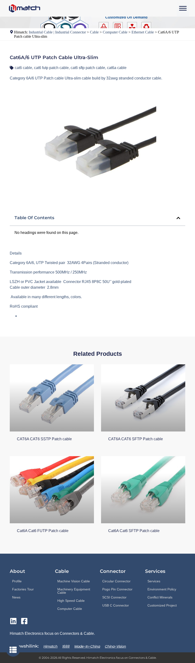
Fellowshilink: (24, 646)
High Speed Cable (71, 601)
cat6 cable (23, 68)
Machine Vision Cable (73, 581)
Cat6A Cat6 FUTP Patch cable (42, 531)
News (16, 597)
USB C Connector (115, 605)
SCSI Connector (114, 597)
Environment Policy (161, 589)
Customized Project (162, 605)
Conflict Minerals (159, 597)
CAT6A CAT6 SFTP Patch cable (135, 439)
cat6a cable (117, 68)
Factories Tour (23, 589)
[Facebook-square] (24, 621)
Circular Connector (116, 581)
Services (153, 581)
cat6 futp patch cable (51, 68)
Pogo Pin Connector (117, 589)
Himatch (51, 646)
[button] (178, 218)
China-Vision (115, 646)
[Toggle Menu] (183, 8)
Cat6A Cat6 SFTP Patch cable (134, 531)
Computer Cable (69, 609)
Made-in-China (87, 646)
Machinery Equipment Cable (73, 590)
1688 (66, 646)
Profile (17, 581)
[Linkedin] (13, 621)
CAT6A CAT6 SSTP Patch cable (44, 439)
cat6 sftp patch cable (88, 68)
